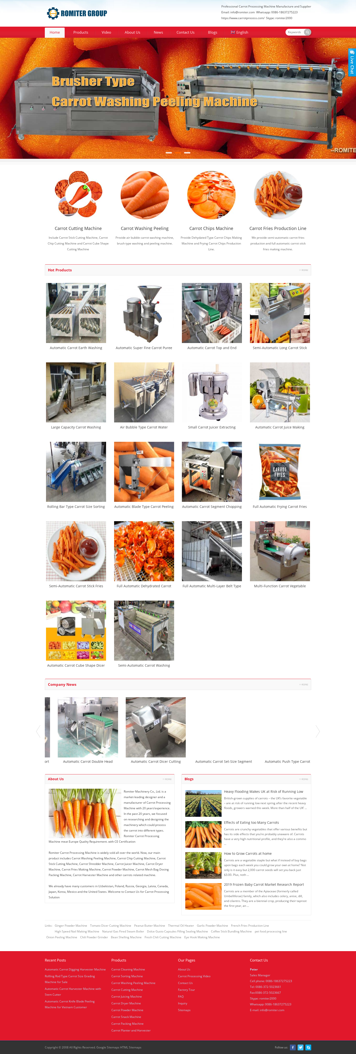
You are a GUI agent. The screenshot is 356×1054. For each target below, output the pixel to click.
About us (56, 779)
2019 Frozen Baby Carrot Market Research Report (264, 884)
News (158, 32)
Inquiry (182, 1003)
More (303, 270)
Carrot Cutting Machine (127, 990)
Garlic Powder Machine (212, 926)
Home (55, 32)
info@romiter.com (242, 12)
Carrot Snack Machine (126, 1017)
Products (80, 32)
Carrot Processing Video (194, 976)
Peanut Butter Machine (149, 926)
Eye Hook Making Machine (202, 937)
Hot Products (60, 269)
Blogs (212, 32)
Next (318, 731)
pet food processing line (271, 931)
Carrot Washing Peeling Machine (133, 983)
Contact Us (185, 32)
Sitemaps (184, 1010)
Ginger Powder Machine (71, 926)
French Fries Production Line (250, 926)
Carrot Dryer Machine (126, 1003)
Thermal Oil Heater (181, 926)
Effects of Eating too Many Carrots (251, 822)
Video (106, 32)
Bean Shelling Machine (126, 937)
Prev (38, 731)
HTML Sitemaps (130, 1047)
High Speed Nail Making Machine (77, 931)
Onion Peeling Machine (61, 937)
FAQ (181, 996)
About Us (132, 32)
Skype (308, 1047)
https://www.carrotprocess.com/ (242, 18)
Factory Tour (186, 990)
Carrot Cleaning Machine (128, 969)
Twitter (300, 1047)
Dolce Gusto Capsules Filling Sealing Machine (177, 931)
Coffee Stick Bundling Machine (231, 931)
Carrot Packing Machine (127, 1024)
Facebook (293, 1047)
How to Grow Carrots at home (248, 853)
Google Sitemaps (107, 1047)
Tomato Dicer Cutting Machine (110, 926)
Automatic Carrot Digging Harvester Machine (75, 969)
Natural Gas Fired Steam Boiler (123, 931)
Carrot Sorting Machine (127, 976)
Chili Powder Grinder (94, 937)
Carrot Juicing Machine (126, 996)
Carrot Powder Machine (127, 1010)
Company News (62, 684)
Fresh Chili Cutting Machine (163, 937)
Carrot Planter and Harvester (131, 1030)
